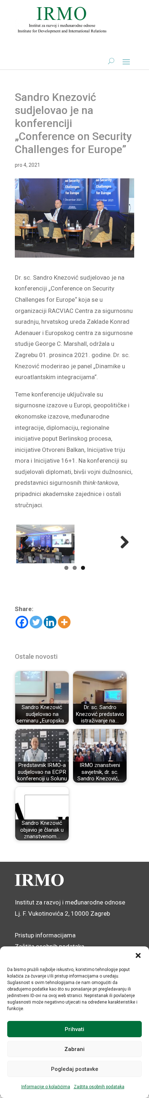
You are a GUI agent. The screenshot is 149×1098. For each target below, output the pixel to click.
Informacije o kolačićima (45, 1086)
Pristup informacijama (45, 935)
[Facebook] (22, 622)
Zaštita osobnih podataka (99, 1086)
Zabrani (74, 1049)
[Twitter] (36, 622)
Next (122, 542)
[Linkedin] (50, 622)
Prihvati (74, 1029)
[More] (64, 622)
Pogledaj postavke (74, 1069)
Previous (27, 542)
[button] (138, 955)
